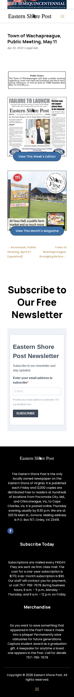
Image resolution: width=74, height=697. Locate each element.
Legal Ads (32, 48)
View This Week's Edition (37, 156)
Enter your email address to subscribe (33, 380)
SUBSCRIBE (25, 413)
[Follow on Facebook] (10, 531)
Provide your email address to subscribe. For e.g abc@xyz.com (36, 402)
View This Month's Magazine (37, 231)
